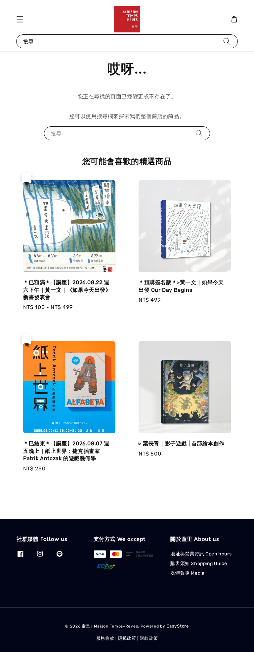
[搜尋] (226, 41)
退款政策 (149, 638)
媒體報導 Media (187, 573)
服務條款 (105, 638)
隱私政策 (127, 638)
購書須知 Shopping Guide (198, 563)
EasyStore (177, 626)
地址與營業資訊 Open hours (201, 554)
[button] (20, 19)
